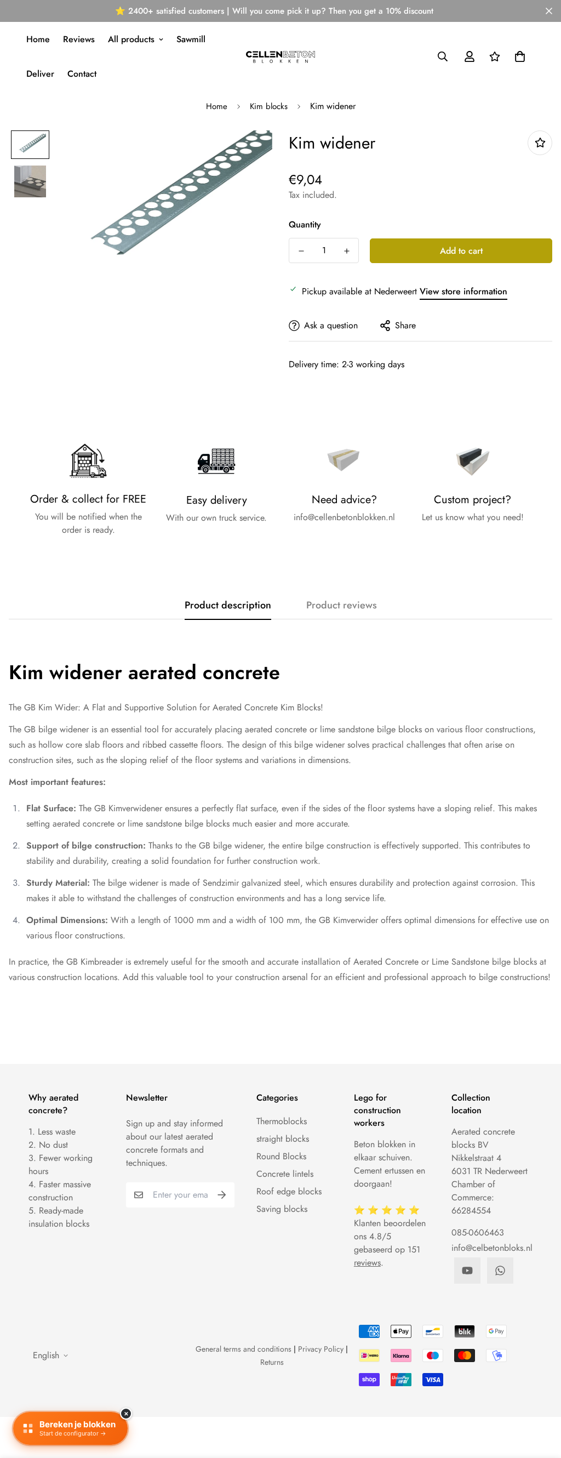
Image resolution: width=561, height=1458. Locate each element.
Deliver (40, 73)
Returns (272, 1362)
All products (131, 39)
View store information (463, 291)
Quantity (305, 224)
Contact (81, 73)
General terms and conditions (243, 1348)
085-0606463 (477, 1232)
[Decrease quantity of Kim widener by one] (301, 251)
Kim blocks (269, 106)
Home (38, 39)
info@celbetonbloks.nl (492, 1247)
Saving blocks (281, 1209)
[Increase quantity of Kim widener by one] (346, 251)
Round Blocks (281, 1156)
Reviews (79, 39)
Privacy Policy (321, 1348)
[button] (517, 56)
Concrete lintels (284, 1173)
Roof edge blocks (289, 1191)
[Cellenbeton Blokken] (281, 56)
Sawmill (190, 39)
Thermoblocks (281, 1121)
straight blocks (282, 1138)
